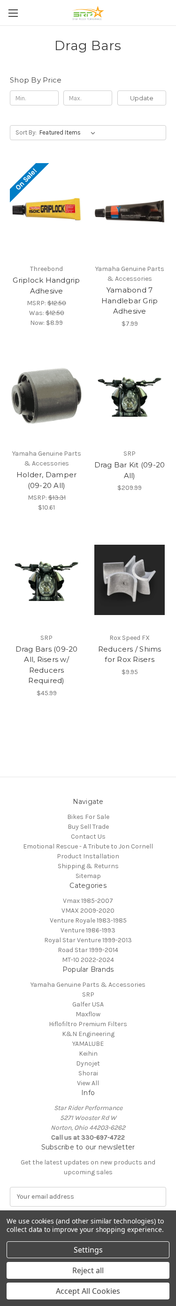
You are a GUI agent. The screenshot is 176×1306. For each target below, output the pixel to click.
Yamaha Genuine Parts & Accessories (88, 985)
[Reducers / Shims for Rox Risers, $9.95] (129, 579)
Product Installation (88, 856)
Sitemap (88, 876)
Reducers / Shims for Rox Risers (129, 654)
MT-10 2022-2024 (88, 960)
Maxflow (88, 1014)
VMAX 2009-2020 (88, 911)
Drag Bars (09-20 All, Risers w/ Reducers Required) (46, 665)
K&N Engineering (88, 1034)
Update (141, 98)
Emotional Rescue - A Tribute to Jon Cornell (88, 846)
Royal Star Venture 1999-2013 (88, 940)
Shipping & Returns (88, 866)
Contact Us (88, 837)
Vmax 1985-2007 (88, 901)
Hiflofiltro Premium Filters (88, 1024)
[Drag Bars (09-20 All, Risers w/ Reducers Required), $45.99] (46, 579)
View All (88, 1083)
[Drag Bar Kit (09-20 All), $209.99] (129, 396)
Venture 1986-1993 (88, 930)
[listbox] (69, 133)
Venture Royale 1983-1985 (88, 920)
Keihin (88, 1054)
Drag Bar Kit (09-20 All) (129, 470)
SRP (88, 994)
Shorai (88, 1073)
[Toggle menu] (13, 13)
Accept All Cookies (88, 1291)
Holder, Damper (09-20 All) (46, 480)
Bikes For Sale (88, 817)
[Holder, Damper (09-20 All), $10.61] (46, 396)
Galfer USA (88, 1004)
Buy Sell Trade (88, 827)
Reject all (88, 1270)
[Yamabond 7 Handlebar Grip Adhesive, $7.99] (129, 211)
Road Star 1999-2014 (88, 950)
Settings (88, 1250)
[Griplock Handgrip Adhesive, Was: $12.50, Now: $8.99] (46, 211)
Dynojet (88, 1063)
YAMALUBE (88, 1044)
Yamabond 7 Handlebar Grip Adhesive (129, 300)
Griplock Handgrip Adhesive (46, 285)
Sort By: (26, 132)
